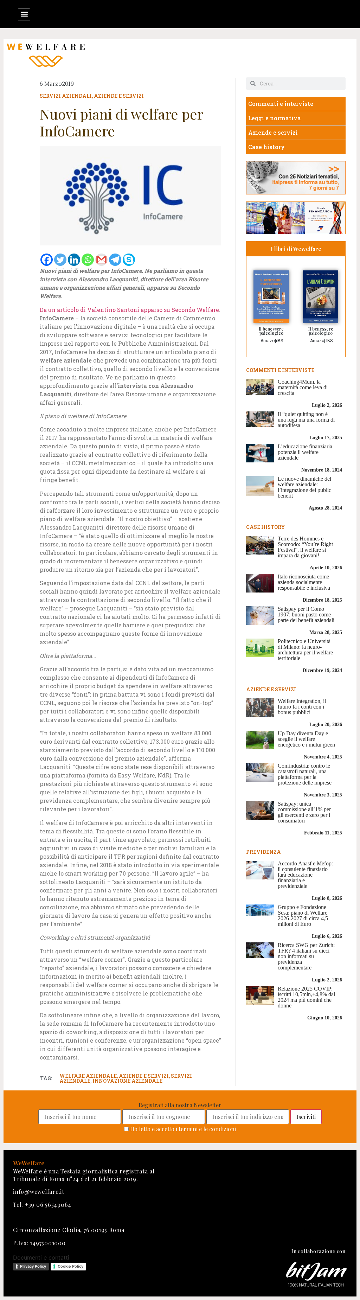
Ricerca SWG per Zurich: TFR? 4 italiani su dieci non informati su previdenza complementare (306, 956)
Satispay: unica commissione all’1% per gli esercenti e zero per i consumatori (304, 812)
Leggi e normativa (274, 118)
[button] (24, 14)
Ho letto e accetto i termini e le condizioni (183, 1129)
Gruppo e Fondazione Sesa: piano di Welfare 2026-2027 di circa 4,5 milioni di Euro (303, 915)
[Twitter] (60, 260)
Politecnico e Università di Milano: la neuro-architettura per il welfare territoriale (305, 649)
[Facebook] (46, 260)
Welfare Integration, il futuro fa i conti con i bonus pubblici (302, 706)
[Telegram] (115, 260)
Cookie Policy (70, 1266)
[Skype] (129, 260)
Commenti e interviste (280, 103)
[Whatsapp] (88, 260)
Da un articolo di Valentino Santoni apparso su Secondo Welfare (129, 309)
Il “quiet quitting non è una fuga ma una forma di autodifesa (306, 419)
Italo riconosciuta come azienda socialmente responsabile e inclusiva (304, 582)
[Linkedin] (74, 260)
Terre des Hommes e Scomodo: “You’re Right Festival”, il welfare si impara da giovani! (305, 547)
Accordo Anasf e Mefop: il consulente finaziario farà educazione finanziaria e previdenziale (305, 874)
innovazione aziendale (127, 1080)
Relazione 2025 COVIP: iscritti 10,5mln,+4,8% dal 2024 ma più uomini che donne (306, 997)
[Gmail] (101, 260)
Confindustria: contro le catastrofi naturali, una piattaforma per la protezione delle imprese (305, 774)
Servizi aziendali (66, 95)
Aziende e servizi (119, 95)
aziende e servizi (144, 1075)
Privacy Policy (33, 1266)
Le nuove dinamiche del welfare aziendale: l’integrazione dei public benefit (304, 487)
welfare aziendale (88, 1075)
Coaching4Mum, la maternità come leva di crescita (303, 387)
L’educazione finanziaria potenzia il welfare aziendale (305, 452)
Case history (266, 147)
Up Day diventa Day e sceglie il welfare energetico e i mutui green (306, 739)
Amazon (269, 340)
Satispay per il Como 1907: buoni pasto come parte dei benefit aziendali (306, 614)
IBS (280, 340)
